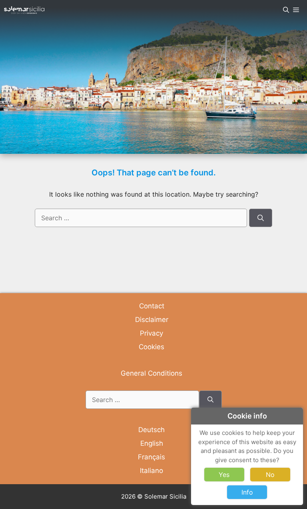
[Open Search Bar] (286, 10)
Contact (151, 306)
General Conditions (151, 373)
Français (151, 457)
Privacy (151, 333)
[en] (24, 10)
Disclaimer (151, 320)
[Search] (260, 218)
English (151, 443)
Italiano (151, 471)
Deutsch (151, 430)
